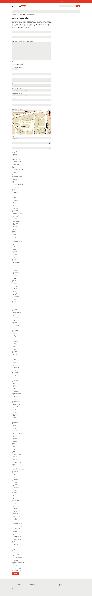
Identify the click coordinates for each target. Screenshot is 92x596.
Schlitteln (14, 388)
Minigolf (14, 362)
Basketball (15, 259)
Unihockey (15, 449)
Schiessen (15, 386)
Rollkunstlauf (15, 380)
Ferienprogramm (16, 187)
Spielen (14, 425)
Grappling (15, 322)
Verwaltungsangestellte (17, 568)
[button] (27, 111)
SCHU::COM (15, 210)
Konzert (14, 195)
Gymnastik (15, 323)
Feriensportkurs (16, 487)
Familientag (15, 485)
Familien (14, 533)
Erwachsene (15, 531)
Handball (14, 327)
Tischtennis (15, 441)
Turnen (14, 446)
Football (14, 307)
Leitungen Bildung (16, 200)
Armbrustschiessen (16, 252)
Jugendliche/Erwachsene (17, 539)
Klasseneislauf (15, 344)
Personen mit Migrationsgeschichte (19, 557)
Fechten (14, 301)
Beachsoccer (15, 260)
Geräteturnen (15, 317)
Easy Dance (15, 288)
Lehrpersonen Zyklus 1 (17, 546)
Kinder (14, 541)
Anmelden (63, 1)
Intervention (15, 490)
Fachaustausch (15, 484)
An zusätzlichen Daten (17, 155)
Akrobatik (14, 246)
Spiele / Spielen (16, 221)
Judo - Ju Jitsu (15, 333)
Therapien (15, 231)
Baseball (14, 257)
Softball (14, 423)
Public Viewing (15, 208)
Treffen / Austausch (16, 232)
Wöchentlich (15, 154)
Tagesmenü (15, 226)
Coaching (15, 474)
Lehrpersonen (15, 544)
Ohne (14, 152)
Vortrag (14, 236)
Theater (14, 229)
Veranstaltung (15, 514)
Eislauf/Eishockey (16, 296)
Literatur (14, 202)
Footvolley (15, 309)
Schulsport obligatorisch (17, 393)
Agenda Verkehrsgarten (17, 159)
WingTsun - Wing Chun (17, 462)
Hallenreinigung (16, 325)
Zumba (14, 465)
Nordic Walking (15, 365)
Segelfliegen (15, 399)
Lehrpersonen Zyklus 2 (17, 547)
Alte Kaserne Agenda (17, 161)
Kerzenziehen (15, 341)
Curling (14, 280)
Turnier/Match (15, 513)
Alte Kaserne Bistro (16, 162)
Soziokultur (15, 218)
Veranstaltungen (22, 14)
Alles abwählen (21, 176)
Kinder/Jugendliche (16, 542)
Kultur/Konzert (15, 493)
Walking (14, 452)
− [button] (49, 113)
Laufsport (15, 359)
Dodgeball (15, 286)
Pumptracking (15, 372)
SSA (14, 224)
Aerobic (14, 243)
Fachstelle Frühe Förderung (18, 184)
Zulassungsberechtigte (17, 570)
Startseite (14, 14)
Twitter (61, 584)
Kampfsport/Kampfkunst (17, 336)
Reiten (14, 377)
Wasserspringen (16, 457)
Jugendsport (15, 335)
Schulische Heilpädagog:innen (18, 562)
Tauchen (14, 436)
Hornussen (15, 328)
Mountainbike (15, 364)
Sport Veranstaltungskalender (18, 169)
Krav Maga (15, 351)
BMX (14, 267)
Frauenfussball (15, 310)
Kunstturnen (15, 354)
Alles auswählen (15, 176)
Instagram (61, 585)
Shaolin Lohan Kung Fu (17, 404)
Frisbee (14, 314)
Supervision (15, 511)
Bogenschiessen (16, 270)
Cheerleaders (15, 277)
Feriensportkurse (16, 302)
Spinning (14, 427)
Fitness (14, 306)
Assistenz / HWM (16, 525)
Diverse (14, 172)
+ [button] (49, 111)
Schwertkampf (15, 394)
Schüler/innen (15, 560)
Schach (14, 385)
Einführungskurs (16, 479)
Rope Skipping (15, 381)
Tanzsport (15, 435)
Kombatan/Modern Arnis (17, 348)
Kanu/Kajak (15, 338)
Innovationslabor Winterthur (18, 166)
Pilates (14, 370)
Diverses (14, 285)
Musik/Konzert (15, 498)
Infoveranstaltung (16, 192)
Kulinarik (14, 197)
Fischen (14, 304)
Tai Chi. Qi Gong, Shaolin (17, 433)
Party (14, 205)
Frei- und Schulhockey (17, 312)
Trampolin (15, 443)
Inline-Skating (15, 330)
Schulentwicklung (16, 211)
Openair (14, 503)
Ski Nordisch (15, 414)
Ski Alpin (14, 412)
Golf (14, 320)
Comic (14, 181)
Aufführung (15, 178)
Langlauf (14, 357)
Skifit (14, 415)
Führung (14, 189)
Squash (14, 428)
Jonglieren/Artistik (16, 331)
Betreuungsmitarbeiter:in (17, 528)
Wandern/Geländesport (17, 454)
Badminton (15, 254)
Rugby (14, 383)
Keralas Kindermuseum (17, 194)
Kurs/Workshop (16, 497)
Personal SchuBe (16, 554)
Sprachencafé (15, 223)
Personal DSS (15, 552)
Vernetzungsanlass (16, 516)
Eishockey (15, 293)
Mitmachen (15, 203)
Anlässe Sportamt (16, 471)
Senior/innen (15, 565)
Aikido (14, 244)
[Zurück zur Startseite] (19, 6)
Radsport (14, 375)
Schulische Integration (17, 215)
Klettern (14, 346)
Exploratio (15, 182)
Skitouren (15, 419)
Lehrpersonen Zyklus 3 (17, 549)
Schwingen (15, 398)
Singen (14, 407)
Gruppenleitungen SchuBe (17, 536)
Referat (14, 505)
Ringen (14, 378)
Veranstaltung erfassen (31, 14)
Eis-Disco (14, 291)
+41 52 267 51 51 (18, 584)
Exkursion (15, 482)
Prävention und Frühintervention (18, 207)
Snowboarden (15, 422)
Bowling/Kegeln (16, 272)
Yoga (14, 464)
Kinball (14, 343)
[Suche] (78, 6)
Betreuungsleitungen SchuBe (18, 526)
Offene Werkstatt (16, 500)
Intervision (15, 492)
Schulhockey (15, 391)
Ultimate (14, 448)
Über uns (15, 11)
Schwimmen (15, 396)
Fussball (14, 315)
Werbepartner (15, 459)
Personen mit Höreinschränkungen (19, 555)
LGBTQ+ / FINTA (16, 550)
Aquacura (15, 251)
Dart (14, 281)
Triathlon (14, 444)
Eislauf (14, 294)
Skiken (14, 417)
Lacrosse (14, 356)
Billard (14, 265)
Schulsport (15, 508)
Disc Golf (14, 283)
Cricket (14, 278)
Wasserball (15, 456)
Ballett (14, 256)
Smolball (14, 420)
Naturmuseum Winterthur (17, 167)
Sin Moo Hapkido (16, 406)
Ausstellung (15, 179)
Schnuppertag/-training (17, 506)
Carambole (15, 275)
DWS (14, 477)
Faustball (14, 299)
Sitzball (14, 409)
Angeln (14, 249)
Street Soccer (15, 430)
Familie (14, 186)
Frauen (14, 534)
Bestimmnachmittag (16, 472)
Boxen (14, 273)
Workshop (15, 237)
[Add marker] (49, 115)
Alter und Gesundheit (16, 164)
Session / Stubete (16, 216)
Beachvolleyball (16, 262)
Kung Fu (14, 352)
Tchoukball (15, 438)
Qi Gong (14, 373)
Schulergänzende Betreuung (18, 213)
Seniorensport (15, 402)
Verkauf (14, 234)
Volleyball (14, 451)
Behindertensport (16, 264)
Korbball (14, 349)
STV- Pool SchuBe (16, 567)
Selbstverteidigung (16, 401)
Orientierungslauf (16, 367)
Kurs (14, 495)
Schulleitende (15, 563)
